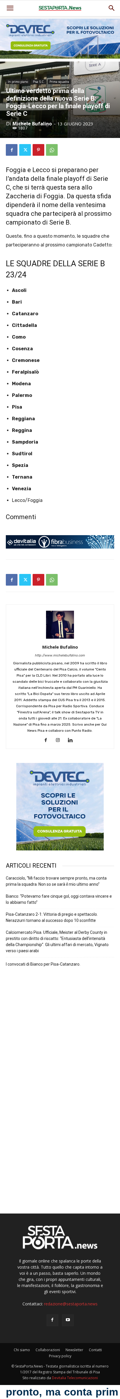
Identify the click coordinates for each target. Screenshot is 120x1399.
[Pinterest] (38, 150)
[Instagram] (60, 740)
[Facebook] (11, 150)
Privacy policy (60, 1356)
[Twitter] (25, 150)
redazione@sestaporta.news (71, 1304)
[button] (112, 8)
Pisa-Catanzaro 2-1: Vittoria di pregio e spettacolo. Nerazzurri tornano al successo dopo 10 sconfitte (52, 917)
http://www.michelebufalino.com (60, 655)
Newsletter (74, 1349)
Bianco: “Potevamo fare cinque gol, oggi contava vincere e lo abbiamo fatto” (59, 899)
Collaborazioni (48, 1349)
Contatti (95, 1349)
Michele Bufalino (32, 123)
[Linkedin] (72, 740)
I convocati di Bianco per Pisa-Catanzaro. (43, 964)
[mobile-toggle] (10, 8)
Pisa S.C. (39, 82)
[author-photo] (60, 638)
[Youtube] (68, 1320)
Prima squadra (59, 82)
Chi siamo (22, 1349)
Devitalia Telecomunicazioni (75, 1377)
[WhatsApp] (52, 150)
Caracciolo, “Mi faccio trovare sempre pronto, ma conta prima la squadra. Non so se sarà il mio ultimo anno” (56, 881)
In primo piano (18, 82)
